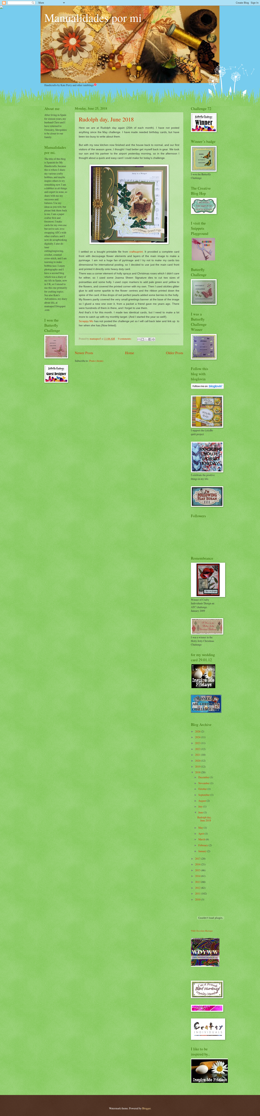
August (202, 800)
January (202, 851)
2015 (198, 870)
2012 (198, 888)
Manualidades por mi (93, 17)
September (204, 795)
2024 (198, 737)
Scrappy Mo (86, 321)
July (200, 806)
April (201, 833)
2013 (198, 882)
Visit (202, 930)
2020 (198, 760)
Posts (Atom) (96, 361)
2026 (198, 731)
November (204, 783)
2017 (198, 858)
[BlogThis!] (142, 339)
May (201, 827)
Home (129, 352)
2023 (198, 743)
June (201, 812)
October (202, 789)
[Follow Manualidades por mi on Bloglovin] (207, 388)
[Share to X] (146, 339)
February (203, 845)
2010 (198, 899)
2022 (198, 749)
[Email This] (139, 339)
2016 (198, 864)
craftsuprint (136, 251)
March (202, 839)
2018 (198, 772)
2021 (198, 754)
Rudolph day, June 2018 (106, 119)
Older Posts (174, 352)
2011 (198, 893)
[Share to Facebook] (150, 339)
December (204, 777)
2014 (198, 876)
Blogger (146, 1108)
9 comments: (125, 338)
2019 (198, 766)
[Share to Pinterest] (153, 339)
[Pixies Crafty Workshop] (203, 259)
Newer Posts (84, 352)
